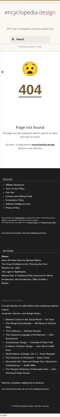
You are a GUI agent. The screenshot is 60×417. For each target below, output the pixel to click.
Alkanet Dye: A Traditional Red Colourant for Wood (27, 275)
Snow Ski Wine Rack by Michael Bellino (21, 260)
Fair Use (10, 192)
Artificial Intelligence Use (18, 204)
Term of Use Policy (15, 188)
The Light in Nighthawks (14, 271)
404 (30, 89)
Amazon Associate (13, 233)
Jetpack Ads (19, 218)
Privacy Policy (13, 207)
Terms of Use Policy (49, 222)
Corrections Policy (15, 200)
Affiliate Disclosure (15, 185)
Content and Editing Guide (19, 196)
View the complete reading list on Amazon (23, 383)
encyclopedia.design (43, 144)
